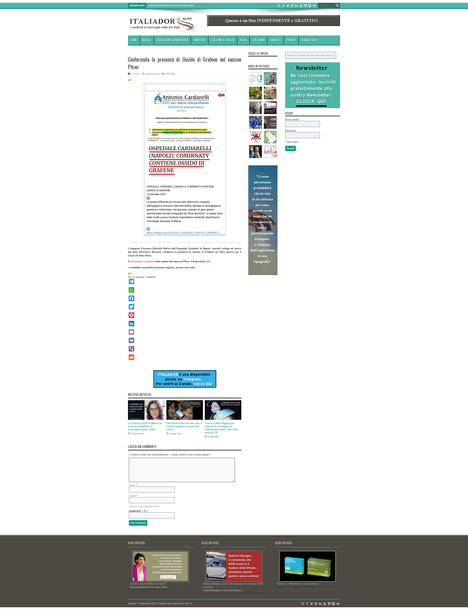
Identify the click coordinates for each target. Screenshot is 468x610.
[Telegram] (184, 281)
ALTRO (243, 40)
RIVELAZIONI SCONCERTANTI (172, 40)
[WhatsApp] (184, 290)
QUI (208, 261)
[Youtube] (301, 5)
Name (132, 485)
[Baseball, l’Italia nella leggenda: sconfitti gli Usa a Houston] (255, 122)
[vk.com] (314, 5)
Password (290, 130)
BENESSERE (200, 40)
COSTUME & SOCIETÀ (222, 40)
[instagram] (310, 5)
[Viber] (184, 349)
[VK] (184, 340)
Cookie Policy (309, 40)
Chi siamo (258, 40)
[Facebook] (283, 5)
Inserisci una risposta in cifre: (144, 506)
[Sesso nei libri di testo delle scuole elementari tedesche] (270, 93)
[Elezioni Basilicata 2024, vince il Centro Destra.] (270, 137)
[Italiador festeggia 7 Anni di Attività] (255, 78)
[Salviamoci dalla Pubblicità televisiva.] (270, 151)
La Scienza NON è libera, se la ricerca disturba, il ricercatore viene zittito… (145, 426)
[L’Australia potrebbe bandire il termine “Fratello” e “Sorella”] (255, 151)
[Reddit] (184, 357)
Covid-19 (136, 74)
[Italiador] (162, 28)
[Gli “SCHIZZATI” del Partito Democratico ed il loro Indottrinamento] (255, 137)
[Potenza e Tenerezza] (270, 78)
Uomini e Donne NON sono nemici (148, 583)
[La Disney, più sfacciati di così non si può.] (270, 107)
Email (132, 495)
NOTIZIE (146, 40)
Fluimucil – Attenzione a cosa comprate (298, 583)
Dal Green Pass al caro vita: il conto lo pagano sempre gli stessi (184, 426)
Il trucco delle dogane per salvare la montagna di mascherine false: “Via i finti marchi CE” (221, 428)
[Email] (184, 332)
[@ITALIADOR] (184, 387)
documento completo (142, 261)
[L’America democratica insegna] (270, 122)
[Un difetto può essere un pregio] (255, 93)
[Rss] (279, 5)
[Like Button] (128, 80)
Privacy (291, 40)
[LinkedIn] (296, 5)
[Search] (337, 5)
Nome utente (292, 119)
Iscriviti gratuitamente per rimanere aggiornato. (171, 5)
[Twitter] (288, 5)
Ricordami (293, 142)
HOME (134, 40)
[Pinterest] (292, 5)
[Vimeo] (305, 5)
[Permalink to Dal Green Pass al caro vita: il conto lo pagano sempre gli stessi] (184, 419)
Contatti (275, 40)
